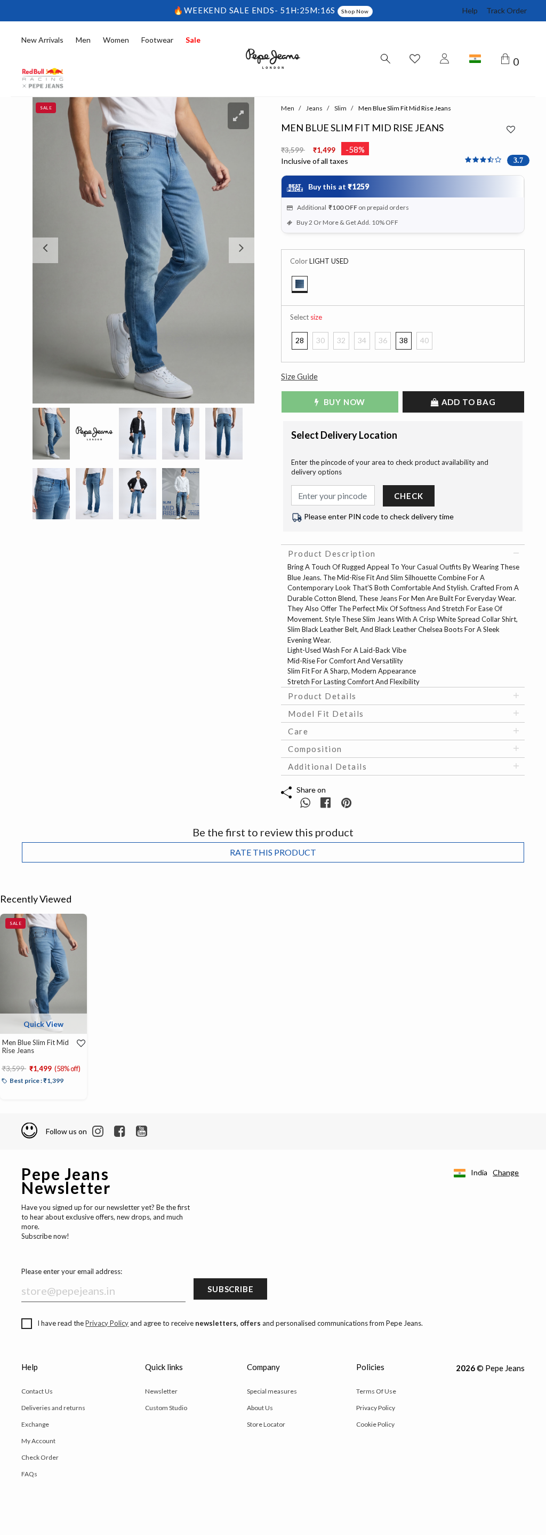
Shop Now (354, 11)
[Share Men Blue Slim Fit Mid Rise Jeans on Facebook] (326, 802)
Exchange (35, 1424)
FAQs (29, 1474)
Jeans (314, 108)
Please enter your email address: (71, 1271)
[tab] (403, 553)
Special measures (272, 1391)
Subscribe (230, 1289)
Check (408, 496)
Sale (193, 39)
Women (116, 39)
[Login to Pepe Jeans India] (444, 58)
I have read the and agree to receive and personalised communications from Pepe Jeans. (230, 1323)
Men (83, 39)
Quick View (43, 1023)
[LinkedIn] (98, 1131)
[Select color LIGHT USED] (299, 284)
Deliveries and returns (53, 1408)
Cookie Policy (375, 1424)
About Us (260, 1408)
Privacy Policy (107, 1323)
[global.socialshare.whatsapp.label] (305, 802)
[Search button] (385, 58)
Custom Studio (166, 1408)
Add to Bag (467, 402)
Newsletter (161, 1391)
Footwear (157, 39)
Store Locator (266, 1424)
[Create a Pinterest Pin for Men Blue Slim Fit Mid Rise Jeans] (346, 802)
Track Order (506, 10)
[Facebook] (120, 1131)
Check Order (40, 1457)
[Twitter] (141, 1131)
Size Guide (299, 376)
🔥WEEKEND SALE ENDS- (226, 10)
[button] (49, 250)
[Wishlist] (79, 1043)
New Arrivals (42, 39)
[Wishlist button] (415, 58)
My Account (38, 1441)
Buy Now (343, 402)
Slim (340, 108)
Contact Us (37, 1391)
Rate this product (273, 852)
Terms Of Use (376, 1391)
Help (470, 10)
